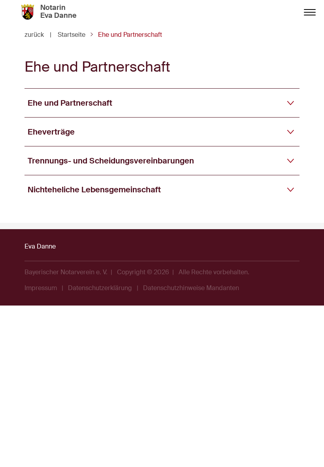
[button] (162, 102)
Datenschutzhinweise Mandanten (191, 288)
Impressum (40, 288)
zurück (37, 34)
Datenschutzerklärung (100, 288)
